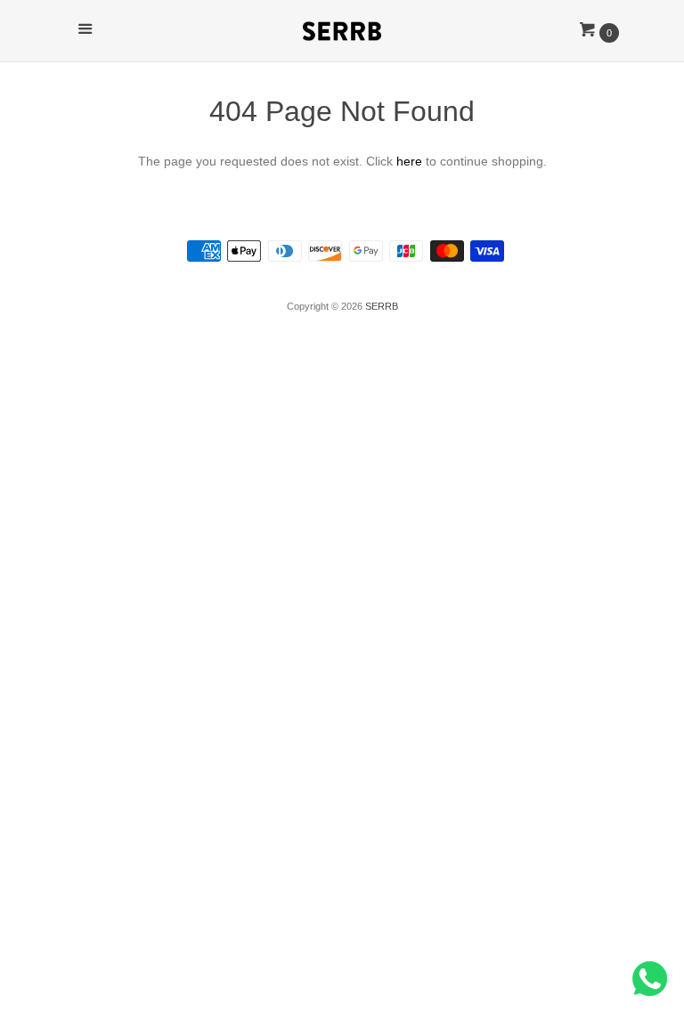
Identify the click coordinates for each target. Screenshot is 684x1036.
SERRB (381, 306)
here (409, 161)
